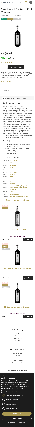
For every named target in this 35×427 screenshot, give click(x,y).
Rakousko (12, 170)
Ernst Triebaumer (15, 194)
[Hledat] (21, 2)
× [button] (31, 375)
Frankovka (13, 165)
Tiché (11, 163)
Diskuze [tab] (18, 98)
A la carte (12, 186)
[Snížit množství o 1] (7, 68)
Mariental (12, 183)
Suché (11, 167)
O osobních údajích (17, 360)
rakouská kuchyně (18, 196)
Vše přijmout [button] (17, 414)
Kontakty (17, 333)
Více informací (13, 392)
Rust (11, 181)
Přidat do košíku (17, 67)
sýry (11, 196)
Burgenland (13, 172)
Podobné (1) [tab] (10, 98)
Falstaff (18, 186)
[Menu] (31, 2)
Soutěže (17, 355)
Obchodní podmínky (17, 358)
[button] (17, 239)
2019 (11, 177)
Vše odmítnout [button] (17, 418)
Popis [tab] (4, 98)
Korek (11, 192)
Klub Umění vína (17, 353)
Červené (12, 174)
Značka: (10, 21)
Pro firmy (17, 340)
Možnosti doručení (6, 62)
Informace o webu (17, 363)
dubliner (26, 196)
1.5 (10, 179)
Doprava (17, 336)
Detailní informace (6, 81)
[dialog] (17, 400)
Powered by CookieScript (17, 425)
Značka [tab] (23, 98)
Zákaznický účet (17, 338)
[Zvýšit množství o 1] (7, 66)
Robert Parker (18, 187)
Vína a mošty (13, 160)
